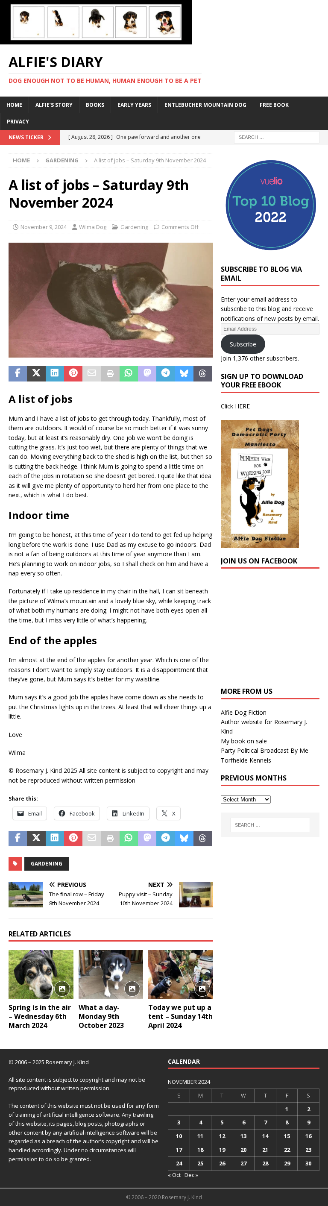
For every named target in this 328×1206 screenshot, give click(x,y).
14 (265, 1136)
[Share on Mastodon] (147, 373)
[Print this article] (110, 373)
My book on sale (244, 741)
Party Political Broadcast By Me (264, 750)
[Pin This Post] (73, 373)
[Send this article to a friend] (91, 373)
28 (265, 1163)
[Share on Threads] (202, 373)
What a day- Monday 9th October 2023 (101, 1016)
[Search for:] (276, 136)
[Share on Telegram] (165, 373)
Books (95, 105)
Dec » (191, 1175)
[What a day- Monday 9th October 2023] (111, 974)
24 (179, 1163)
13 (243, 1136)
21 (265, 1149)
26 (222, 1163)
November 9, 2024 (43, 227)
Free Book (274, 105)
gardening (46, 863)
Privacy (18, 121)
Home (14, 105)
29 (287, 1163)
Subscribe (243, 344)
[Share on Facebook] (18, 373)
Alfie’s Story (54, 105)
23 (308, 1149)
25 (200, 1163)
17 (179, 1149)
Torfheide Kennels (246, 760)
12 (222, 1136)
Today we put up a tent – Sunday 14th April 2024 (180, 1016)
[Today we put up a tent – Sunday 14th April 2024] (180, 974)
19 (222, 1149)
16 (308, 1136)
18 (200, 1149)
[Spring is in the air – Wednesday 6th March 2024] (41, 974)
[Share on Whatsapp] (129, 373)
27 (243, 1163)
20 (243, 1149)
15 (287, 1136)
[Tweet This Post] (36, 373)
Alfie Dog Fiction (243, 712)
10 (179, 1136)
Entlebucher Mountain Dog (205, 105)
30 (308, 1163)
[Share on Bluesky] (184, 373)
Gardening (134, 227)
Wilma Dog (92, 227)
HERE (242, 406)
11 (200, 1136)
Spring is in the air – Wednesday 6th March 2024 (40, 1016)
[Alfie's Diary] (96, 39)
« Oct (174, 1175)
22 (287, 1149)
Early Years (134, 105)
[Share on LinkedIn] (55, 373)
